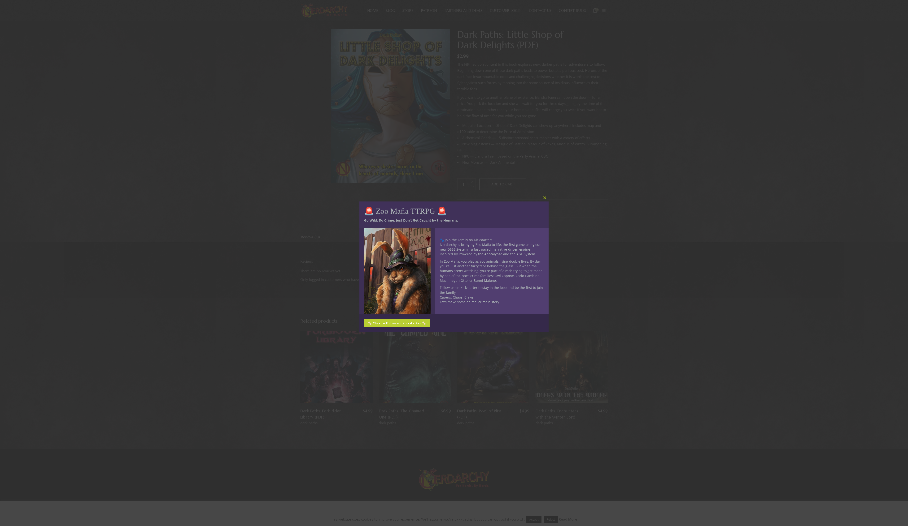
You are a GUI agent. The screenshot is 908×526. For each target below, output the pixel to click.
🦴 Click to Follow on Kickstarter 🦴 (397, 323)
